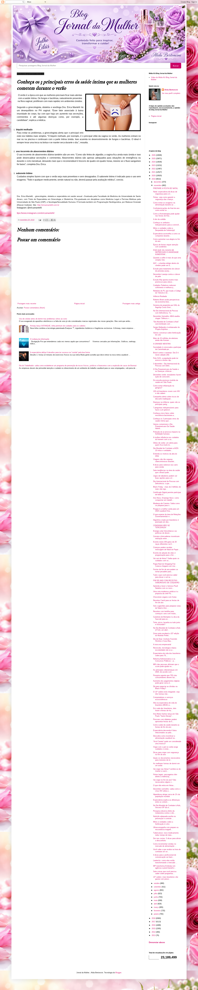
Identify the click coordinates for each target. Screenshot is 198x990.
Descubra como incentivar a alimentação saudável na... (164, 737)
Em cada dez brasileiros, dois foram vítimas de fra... (164, 709)
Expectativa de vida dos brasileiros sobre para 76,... (166, 654)
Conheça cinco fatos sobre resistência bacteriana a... (164, 414)
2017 (154, 922)
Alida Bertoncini (171, 90)
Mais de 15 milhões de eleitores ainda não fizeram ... (165, 339)
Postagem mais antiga (131, 304)
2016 (154, 925)
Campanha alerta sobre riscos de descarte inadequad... (166, 398)
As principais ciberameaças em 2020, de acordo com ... (165, 671)
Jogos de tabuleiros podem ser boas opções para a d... (165, 477)
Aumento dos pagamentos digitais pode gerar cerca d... (166, 682)
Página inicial (79, 304)
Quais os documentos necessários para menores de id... (166, 759)
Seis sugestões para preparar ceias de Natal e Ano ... (167, 607)
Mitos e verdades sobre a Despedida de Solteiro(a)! (164, 229)
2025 (154, 158)
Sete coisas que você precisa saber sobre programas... (164, 872)
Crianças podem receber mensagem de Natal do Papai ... (166, 548)
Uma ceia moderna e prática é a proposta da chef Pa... (165, 592)
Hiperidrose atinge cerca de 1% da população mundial (166, 795)
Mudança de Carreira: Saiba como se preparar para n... (166, 504)
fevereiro (157, 911)
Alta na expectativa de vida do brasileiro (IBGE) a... (165, 704)
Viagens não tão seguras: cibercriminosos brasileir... (164, 460)
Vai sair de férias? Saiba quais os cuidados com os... (166, 559)
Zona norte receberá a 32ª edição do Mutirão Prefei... (166, 634)
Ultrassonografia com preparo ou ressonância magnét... (165, 828)
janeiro (156, 914)
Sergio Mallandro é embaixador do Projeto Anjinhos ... (166, 328)
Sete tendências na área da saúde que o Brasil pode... (166, 471)
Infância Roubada (160, 296)
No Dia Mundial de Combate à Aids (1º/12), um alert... (166, 629)
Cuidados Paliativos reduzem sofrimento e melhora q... (164, 286)
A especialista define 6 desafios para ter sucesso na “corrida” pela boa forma (60, 352)
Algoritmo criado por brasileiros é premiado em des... (166, 521)
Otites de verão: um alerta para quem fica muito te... (165, 444)
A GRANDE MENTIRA (162, 344)
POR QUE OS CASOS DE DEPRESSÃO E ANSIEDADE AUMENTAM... (166, 252)
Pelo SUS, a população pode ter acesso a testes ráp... (165, 359)
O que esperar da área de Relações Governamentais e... (167, 515)
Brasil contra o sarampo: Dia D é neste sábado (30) (166, 354)
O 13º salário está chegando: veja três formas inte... (166, 693)
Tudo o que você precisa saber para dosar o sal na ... (165, 576)
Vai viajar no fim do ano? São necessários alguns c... (164, 781)
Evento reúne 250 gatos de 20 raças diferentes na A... (165, 543)
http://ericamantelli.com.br (48, 205)
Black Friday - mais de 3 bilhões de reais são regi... (167, 488)
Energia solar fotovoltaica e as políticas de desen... (165, 532)
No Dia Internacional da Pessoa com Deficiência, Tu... (165, 312)
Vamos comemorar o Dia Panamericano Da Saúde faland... (164, 426)
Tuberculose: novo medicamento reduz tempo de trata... (166, 834)
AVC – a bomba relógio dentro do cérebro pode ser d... (166, 264)
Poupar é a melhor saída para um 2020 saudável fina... (166, 510)
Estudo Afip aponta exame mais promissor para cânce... (165, 281)
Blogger (118, 973)
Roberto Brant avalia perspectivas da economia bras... (166, 301)
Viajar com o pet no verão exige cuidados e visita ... (165, 748)
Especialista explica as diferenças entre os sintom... (166, 801)
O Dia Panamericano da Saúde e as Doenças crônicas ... (166, 370)
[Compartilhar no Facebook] (52, 220)
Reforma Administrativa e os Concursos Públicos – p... (164, 660)
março (156, 907)
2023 (154, 165)
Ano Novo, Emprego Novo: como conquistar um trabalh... (166, 499)
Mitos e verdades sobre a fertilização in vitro (163, 823)
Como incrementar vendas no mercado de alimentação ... (164, 845)
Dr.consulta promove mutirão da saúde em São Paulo (165, 381)
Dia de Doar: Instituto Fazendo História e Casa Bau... (165, 640)
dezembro (158, 182)
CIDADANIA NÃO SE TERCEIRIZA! (161, 526)
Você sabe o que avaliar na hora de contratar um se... (167, 850)
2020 (154, 176)
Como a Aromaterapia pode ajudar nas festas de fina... (166, 215)
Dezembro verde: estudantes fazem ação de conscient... (167, 376)
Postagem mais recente (27, 304)
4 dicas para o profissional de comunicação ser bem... (164, 856)
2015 (154, 928)
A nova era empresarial (162, 644)
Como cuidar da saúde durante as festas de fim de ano (166, 726)
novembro (158, 185)
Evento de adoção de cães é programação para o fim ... (164, 554)
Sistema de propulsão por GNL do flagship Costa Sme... (166, 306)
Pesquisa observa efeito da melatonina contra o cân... (164, 812)
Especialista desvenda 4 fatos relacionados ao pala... (165, 731)
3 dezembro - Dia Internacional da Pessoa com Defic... (166, 365)
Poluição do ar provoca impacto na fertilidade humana (166, 433)
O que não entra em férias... (164, 785)
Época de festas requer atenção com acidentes (165, 246)
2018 (154, 918)
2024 (154, 162)
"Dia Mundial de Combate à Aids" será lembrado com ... (166, 323)
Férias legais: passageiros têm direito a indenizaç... (165, 775)
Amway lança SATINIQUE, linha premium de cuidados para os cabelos (57, 326)
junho (156, 897)
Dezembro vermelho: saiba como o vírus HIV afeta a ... (166, 790)
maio (156, 900)
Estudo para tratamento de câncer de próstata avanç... (166, 270)
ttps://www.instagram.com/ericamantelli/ (35, 213)
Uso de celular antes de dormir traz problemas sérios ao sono (43, 319)
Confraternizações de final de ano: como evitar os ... (166, 209)
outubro (157, 883)
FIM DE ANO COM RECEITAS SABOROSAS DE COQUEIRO (166, 581)
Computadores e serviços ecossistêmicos (163, 698)
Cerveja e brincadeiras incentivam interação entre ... (166, 537)
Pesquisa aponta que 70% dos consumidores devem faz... (165, 676)
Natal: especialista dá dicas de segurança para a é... (165, 193)
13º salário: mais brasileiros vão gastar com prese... (165, 878)
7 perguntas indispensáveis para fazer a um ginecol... (165, 409)
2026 (154, 155)
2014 (154, 932)
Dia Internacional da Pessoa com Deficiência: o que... (166, 482)
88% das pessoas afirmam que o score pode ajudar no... (166, 665)
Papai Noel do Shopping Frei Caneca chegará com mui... (165, 565)
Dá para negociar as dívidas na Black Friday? (165, 687)
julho (156, 894)
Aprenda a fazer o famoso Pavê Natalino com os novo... (165, 587)
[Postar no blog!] (47, 220)
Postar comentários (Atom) (34, 308)
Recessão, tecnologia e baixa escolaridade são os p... (164, 649)
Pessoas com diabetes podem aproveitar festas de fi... (165, 720)
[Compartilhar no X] (49, 220)
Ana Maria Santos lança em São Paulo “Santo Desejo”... (165, 715)
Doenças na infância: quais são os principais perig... (166, 403)
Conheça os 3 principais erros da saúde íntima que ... (166, 420)
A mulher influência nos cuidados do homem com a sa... (166, 438)
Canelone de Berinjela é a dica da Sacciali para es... (166, 618)
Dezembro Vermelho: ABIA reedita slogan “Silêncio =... (166, 317)
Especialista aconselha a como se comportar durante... (166, 235)
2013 (154, 935)
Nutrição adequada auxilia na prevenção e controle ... (164, 817)
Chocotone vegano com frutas (165, 597)
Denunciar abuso (157, 942)
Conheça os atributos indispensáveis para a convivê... (166, 224)
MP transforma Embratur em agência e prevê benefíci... (164, 867)
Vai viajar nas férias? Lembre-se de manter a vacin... (167, 770)
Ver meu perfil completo (171, 93)
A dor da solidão (159, 219)
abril (156, 904)
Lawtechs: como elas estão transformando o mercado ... (165, 861)
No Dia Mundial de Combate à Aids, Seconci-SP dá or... (167, 806)
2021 (154, 172)
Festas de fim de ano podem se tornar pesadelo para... (165, 570)
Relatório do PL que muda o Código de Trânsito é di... (167, 292)
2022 (154, 169)
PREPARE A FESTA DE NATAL (165, 188)
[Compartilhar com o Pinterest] (54, 220)
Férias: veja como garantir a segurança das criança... (164, 198)
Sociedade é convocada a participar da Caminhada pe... (167, 348)
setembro (158, 887)
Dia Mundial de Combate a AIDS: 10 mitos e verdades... (166, 449)
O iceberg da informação (39, 339)
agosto (157, 890)
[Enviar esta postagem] (39, 220)
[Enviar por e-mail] (44, 220)
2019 (154, 179)
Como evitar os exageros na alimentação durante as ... (164, 204)
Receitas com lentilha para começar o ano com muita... (165, 612)
